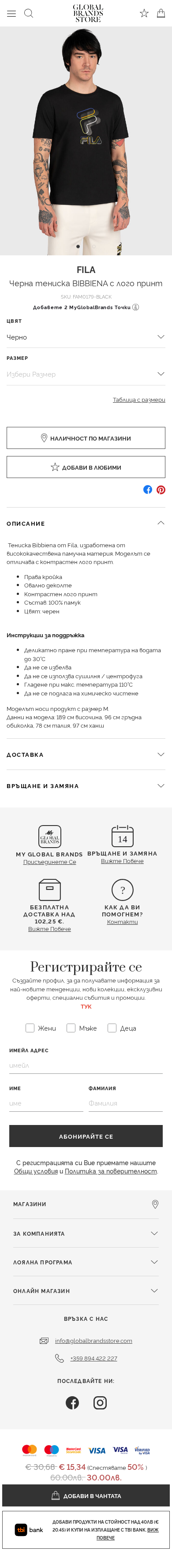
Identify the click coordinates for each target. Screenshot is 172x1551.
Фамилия (102, 1088)
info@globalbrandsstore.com (93, 1340)
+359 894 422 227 (94, 1358)
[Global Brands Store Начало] (88, 11)
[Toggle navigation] (11, 13)
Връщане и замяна (43, 785)
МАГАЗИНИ (30, 1203)
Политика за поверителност (111, 1170)
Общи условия (36, 1170)
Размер (17, 358)
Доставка (25, 754)
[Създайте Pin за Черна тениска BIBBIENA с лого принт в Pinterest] (161, 493)
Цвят (14, 321)
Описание (26, 523)
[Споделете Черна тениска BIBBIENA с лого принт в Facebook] (147, 493)
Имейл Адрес (29, 1050)
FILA (86, 269)
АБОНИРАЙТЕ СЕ (86, 1136)
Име (15, 1088)
